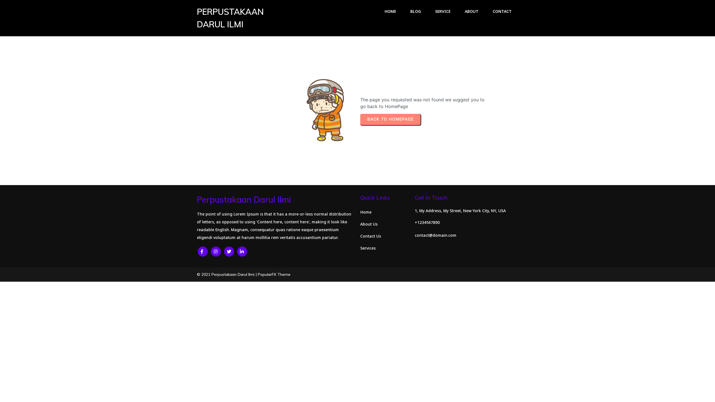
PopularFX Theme (274, 274)
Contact (502, 11)
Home (390, 11)
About (471, 11)
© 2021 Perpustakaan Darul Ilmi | (227, 274)
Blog (415, 11)
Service (443, 11)
